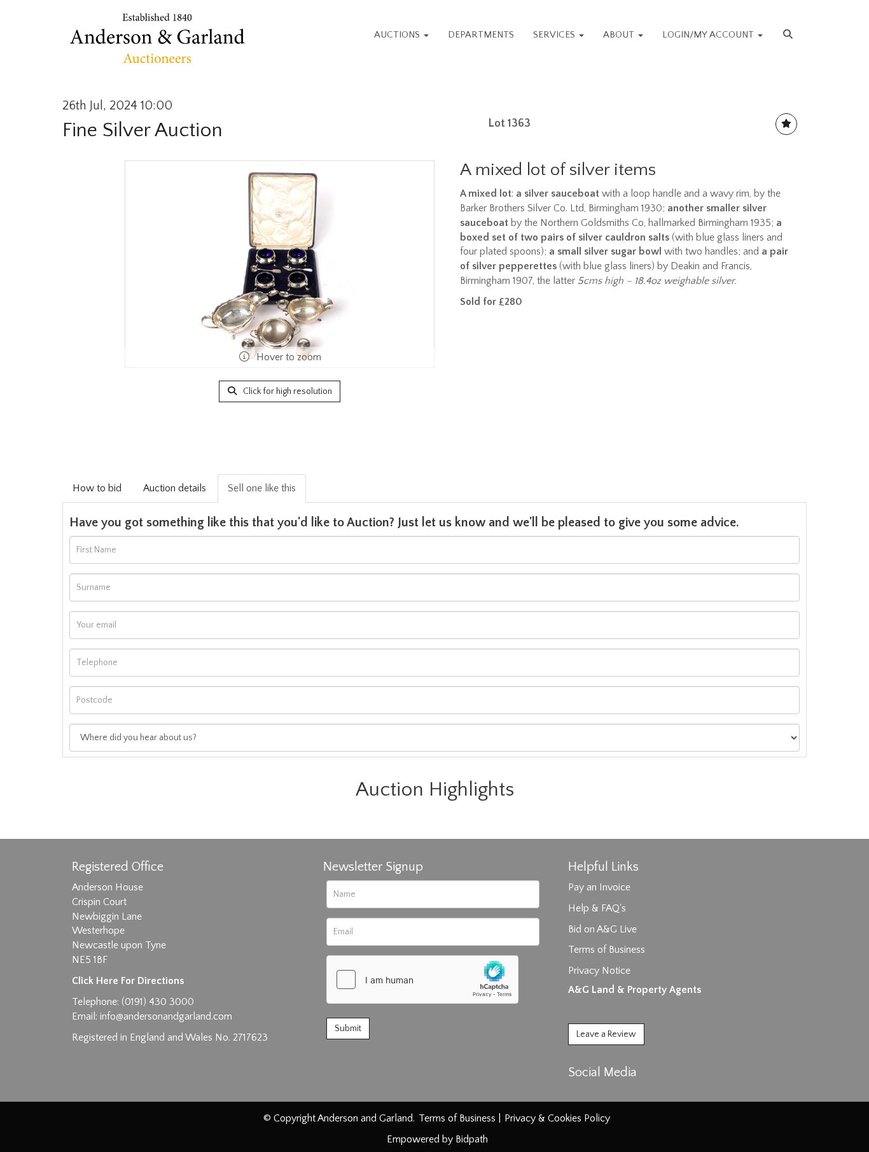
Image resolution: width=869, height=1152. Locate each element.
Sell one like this (262, 488)
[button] (789, 35)
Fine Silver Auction (142, 130)
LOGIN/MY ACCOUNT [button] (709, 34)
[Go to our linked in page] (607, 1094)
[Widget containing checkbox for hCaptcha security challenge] (422, 979)
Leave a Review (606, 1034)
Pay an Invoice (599, 887)
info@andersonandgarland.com (166, 1016)
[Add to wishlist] (786, 124)
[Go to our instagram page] (633, 1094)
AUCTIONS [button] (398, 34)
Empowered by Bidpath (437, 1139)
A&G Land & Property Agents (634, 989)
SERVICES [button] (555, 34)
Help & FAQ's (597, 908)
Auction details (174, 488)
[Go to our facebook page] (580, 1094)
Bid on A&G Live (602, 929)
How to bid (97, 488)
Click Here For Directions (128, 981)
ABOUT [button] (620, 34)
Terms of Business (606, 949)
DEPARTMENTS (481, 34)
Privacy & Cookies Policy (557, 1118)
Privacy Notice (599, 970)
